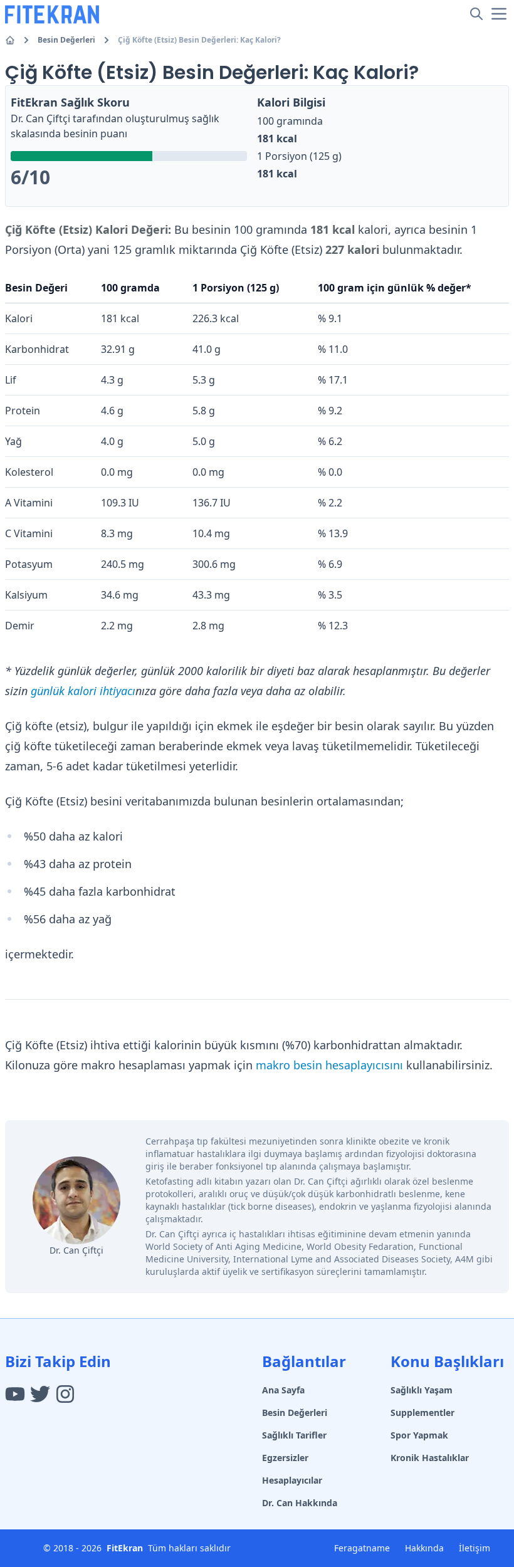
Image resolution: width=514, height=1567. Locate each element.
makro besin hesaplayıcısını (329, 1064)
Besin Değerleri (66, 40)
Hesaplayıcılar (292, 1480)
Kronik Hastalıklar (430, 1458)
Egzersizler (285, 1458)
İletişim (474, 1548)
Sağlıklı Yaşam (422, 1390)
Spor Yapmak (419, 1435)
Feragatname (362, 1548)
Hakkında (424, 1548)
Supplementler (422, 1412)
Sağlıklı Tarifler (294, 1435)
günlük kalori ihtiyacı (83, 690)
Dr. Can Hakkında (299, 1503)
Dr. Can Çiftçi (40, 118)
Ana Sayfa (283, 1390)
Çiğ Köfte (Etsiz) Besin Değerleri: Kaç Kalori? (199, 40)
